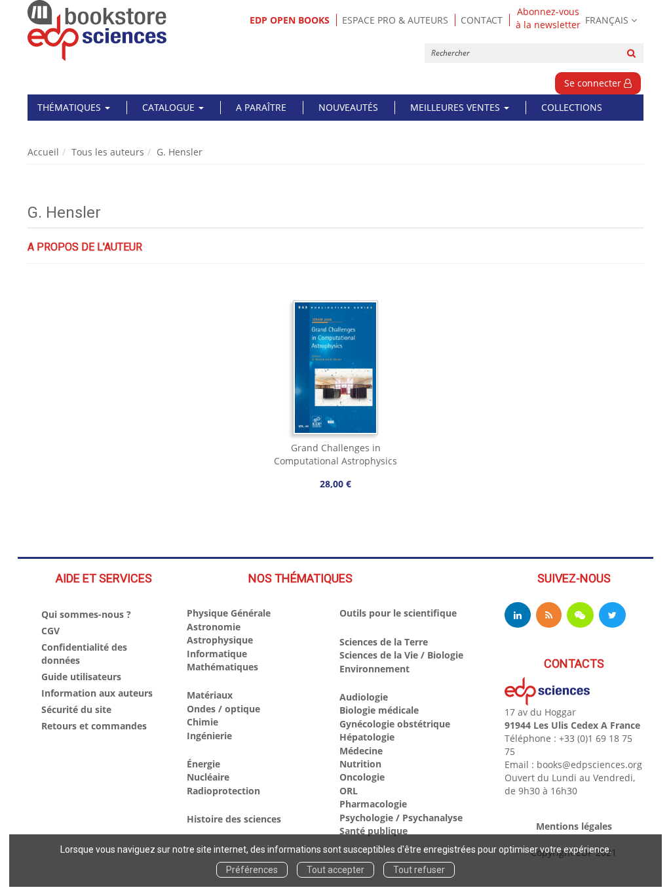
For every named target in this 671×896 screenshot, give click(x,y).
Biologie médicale (379, 710)
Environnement (374, 668)
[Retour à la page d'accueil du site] (97, 30)
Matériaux (210, 695)
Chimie (202, 722)
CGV (50, 630)
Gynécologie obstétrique (394, 724)
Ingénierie (209, 735)
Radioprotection (223, 790)
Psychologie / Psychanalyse (401, 817)
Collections (571, 107)
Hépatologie (366, 737)
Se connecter (594, 83)
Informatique (217, 653)
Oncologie (362, 777)
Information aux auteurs (97, 693)
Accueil (43, 152)
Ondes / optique (223, 709)
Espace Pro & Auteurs (395, 20)
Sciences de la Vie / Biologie (401, 655)
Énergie (203, 764)
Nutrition (360, 764)
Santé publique (373, 831)
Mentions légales (574, 826)
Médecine (361, 750)
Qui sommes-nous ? (86, 614)
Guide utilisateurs (81, 676)
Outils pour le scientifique (398, 613)
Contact (482, 20)
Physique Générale (229, 613)
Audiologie (363, 697)
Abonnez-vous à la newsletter (548, 18)
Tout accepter (335, 870)
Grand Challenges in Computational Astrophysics (335, 454)
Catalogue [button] (169, 107)
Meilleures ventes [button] (456, 107)
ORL (348, 790)
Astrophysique (220, 640)
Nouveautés (348, 107)
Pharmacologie (373, 804)
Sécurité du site (76, 709)
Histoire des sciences (234, 819)
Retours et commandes (94, 726)
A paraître (261, 107)
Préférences (252, 870)
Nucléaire (208, 777)
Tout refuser (419, 870)
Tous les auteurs (107, 152)
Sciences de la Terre (383, 642)
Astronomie (213, 627)
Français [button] (607, 20)
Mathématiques (222, 667)
